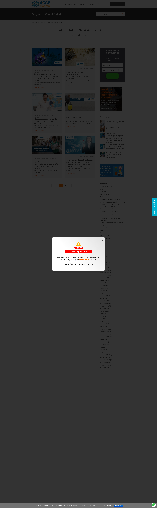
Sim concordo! (118, 505)
